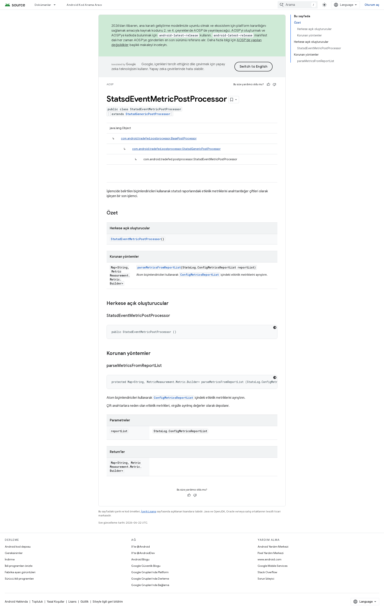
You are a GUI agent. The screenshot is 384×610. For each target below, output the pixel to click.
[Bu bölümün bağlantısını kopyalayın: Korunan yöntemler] (155, 353)
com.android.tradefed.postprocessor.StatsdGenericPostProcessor (176, 149)
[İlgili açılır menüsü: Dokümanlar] (56, 5)
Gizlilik (84, 601)
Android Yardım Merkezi (273, 546)
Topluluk (37, 601)
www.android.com (269, 559)
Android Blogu (140, 559)
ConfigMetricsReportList (199, 274)
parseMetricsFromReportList (159, 267)
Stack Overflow (267, 572)
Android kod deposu (18, 546)
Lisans (72, 601)
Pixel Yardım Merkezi (271, 553)
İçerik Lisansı (148, 511)
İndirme (10, 559)
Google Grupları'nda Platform (150, 572)
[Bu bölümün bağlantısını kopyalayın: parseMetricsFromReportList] (166, 366)
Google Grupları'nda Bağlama (150, 585)
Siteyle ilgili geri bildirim (108, 601)
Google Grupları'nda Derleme (150, 578)
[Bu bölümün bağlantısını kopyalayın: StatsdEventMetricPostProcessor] (174, 316)
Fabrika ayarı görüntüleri (20, 572)
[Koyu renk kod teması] (274, 327)
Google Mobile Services (272, 566)
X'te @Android (140, 546)
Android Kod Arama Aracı (84, 5)
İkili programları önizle (18, 566)
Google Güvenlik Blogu (145, 566)
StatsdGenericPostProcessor (148, 114)
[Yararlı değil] (274, 84)
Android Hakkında (16, 601)
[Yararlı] (268, 84)
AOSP (110, 84)
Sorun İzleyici (266, 578)
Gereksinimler (14, 553)
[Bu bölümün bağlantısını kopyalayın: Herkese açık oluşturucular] (173, 303)
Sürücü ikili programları (19, 578)
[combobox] (298, 4)
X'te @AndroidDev (143, 553)
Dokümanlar (43, 5)
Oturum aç (372, 5)
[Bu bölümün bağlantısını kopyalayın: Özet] (122, 213)
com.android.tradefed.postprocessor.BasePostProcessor (159, 138)
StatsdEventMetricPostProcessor (136, 239)
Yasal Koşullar (55, 601)
